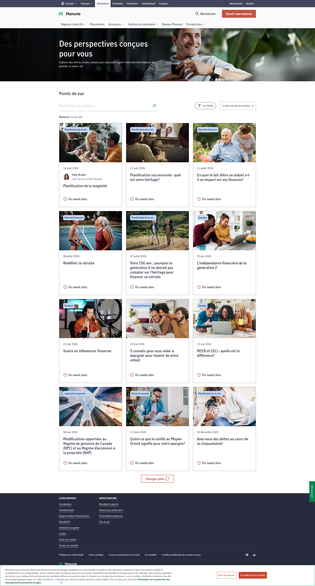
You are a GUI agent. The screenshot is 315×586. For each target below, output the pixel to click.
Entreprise (118, 3)
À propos (163, 3)
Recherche (207, 14)
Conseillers (132, 3)
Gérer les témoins (226, 575)
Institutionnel (148, 3)
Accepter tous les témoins (253, 575)
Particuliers (103, 3)
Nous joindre (236, 3)
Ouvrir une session (239, 14)
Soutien (250, 3)
